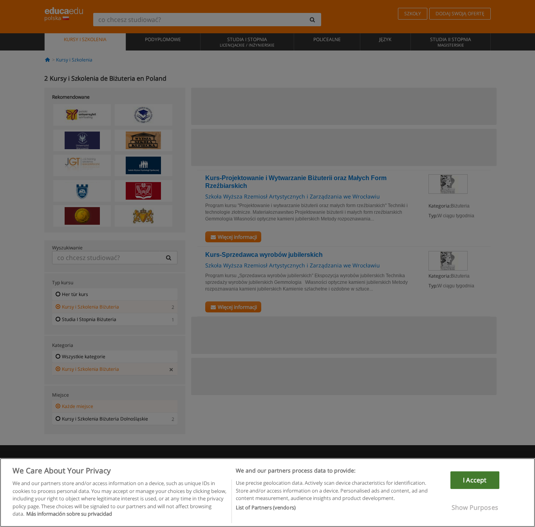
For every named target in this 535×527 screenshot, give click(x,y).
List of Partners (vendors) (266, 507)
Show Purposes (475, 507)
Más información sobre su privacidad (69, 513)
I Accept (474, 480)
